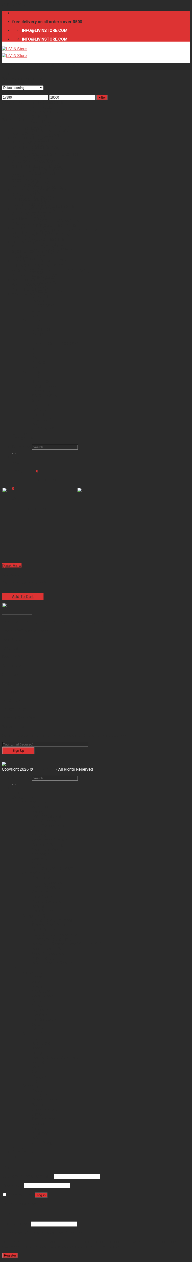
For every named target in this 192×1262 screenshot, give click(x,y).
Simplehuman (44, 405)
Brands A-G (32, 972)
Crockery (21, 181)
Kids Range (41, 183)
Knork (37, 334)
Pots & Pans (23, 242)
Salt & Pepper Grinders (33, 247)
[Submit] (14, 453)
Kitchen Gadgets (27, 228)
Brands (18, 967)
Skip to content (15, 4)
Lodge (37, 339)
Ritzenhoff (42, 382)
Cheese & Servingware (52, 131)
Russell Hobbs (45, 386)
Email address (16, 1223)
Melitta (39, 348)
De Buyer (40, 296)
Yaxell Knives (24, 294)
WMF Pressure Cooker (32, 289)
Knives (18, 237)
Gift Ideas (41, 178)
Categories (23, 83)
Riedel (37, 377)
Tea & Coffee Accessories (55, 221)
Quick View (12, 565)
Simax (37, 400)
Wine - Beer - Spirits (29, 275)
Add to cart (23, 596)
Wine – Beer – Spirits (50, 235)
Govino (38, 315)
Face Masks (22, 204)
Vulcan (18, 111)
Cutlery (39, 150)
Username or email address (27, 1176)
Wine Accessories (48, 240)
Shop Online (12, 657)
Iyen (35, 325)
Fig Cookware (44, 306)
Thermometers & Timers (54, 226)
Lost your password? (20, 1204)
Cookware (21, 176)
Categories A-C (35, 802)
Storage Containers (51, 211)
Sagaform (41, 391)
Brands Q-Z (32, 372)
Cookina (39, 1000)
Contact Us (22, 438)
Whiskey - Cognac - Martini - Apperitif (45, 271)
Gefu (36, 311)
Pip (34, 367)
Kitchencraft (44, 330)
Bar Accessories (47, 103)
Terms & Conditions (19, 718)
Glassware (22, 219)
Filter (102, 97)
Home (17, 74)
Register (10, 1255)
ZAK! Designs (43, 429)
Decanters (22, 195)
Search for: (21, 447)
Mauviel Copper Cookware (56, 344)
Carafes (40, 117)
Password (12, 1185)
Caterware (42, 121)
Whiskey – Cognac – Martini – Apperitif (67, 230)
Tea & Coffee (43, 216)
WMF (36, 424)
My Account (12, 691)
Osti (36, 358)
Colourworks (43, 996)
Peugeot (40, 363)
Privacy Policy (14, 709)
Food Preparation (48, 173)
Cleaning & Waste (28, 171)
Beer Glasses (44, 107)
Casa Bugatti (43, 991)
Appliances (42, 93)
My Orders (11, 700)
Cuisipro (39, 1005)
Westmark (41, 419)
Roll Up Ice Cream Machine (25, 583)
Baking (18, 133)
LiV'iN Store (44, 769)
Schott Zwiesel (46, 396)
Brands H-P (32, 320)
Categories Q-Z (35, 915)
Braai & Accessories (50, 112)
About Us (10, 648)
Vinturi (38, 415)
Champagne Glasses (50, 126)
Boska (37, 986)
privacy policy (108, 1246)
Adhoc (37, 977)
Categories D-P (35, 873)
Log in (41, 1195)
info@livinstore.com (30, 631)
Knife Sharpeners (28, 233)
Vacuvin (39, 410)
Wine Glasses (24, 285)
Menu (37, 353)
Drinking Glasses (27, 200)
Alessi (37, 981)
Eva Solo (40, 301)
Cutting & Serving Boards (55, 155)
